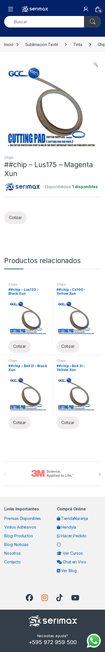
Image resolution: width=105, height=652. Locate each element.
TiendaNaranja (74, 518)
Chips (8, 157)
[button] (95, 64)
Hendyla (68, 527)
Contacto (12, 561)
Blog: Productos (18, 535)
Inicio (8, 44)
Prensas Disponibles (22, 518)
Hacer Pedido (73, 535)
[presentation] (99, 474)
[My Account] (86, 9)
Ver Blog (68, 570)
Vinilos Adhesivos (20, 527)
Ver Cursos (72, 553)
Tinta (77, 44)
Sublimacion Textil (41, 44)
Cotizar (15, 217)
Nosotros (12, 553)
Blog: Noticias (16, 544)
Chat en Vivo (74, 561)
